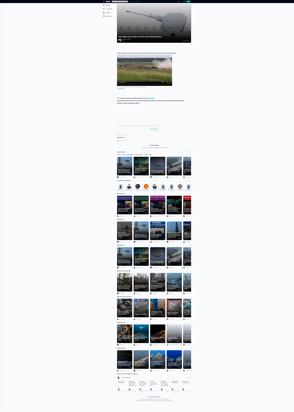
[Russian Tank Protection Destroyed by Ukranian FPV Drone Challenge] (124, 282)
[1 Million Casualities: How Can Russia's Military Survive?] (141, 282)
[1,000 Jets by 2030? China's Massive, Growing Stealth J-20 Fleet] (157, 359)
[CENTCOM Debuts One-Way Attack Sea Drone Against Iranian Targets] (124, 166)
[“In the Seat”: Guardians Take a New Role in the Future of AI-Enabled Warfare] (124, 333)
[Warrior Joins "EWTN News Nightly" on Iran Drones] (157, 308)
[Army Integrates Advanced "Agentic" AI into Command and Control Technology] (174, 205)
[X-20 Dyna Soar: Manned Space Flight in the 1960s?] (157, 333)
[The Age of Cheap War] (141, 308)
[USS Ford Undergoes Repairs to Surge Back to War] (190, 166)
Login (188, 1)
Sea (120, 132)
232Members (131, 1)
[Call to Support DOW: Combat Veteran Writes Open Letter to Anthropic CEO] (190, 308)
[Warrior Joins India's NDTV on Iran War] (174, 308)
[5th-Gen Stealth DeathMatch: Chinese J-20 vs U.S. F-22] (190, 359)
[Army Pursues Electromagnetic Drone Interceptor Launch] (157, 205)
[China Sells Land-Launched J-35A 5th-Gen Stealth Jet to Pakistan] (174, 359)
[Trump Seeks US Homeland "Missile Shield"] (174, 333)
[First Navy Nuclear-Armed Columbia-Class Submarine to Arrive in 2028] (174, 166)
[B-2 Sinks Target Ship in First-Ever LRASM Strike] (157, 166)
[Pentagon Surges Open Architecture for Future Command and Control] (190, 205)
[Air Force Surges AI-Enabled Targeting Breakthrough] (157, 230)
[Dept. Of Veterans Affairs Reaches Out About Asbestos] (124, 308)
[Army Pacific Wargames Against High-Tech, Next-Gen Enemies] (124, 205)
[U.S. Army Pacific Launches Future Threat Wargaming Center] (141, 205)
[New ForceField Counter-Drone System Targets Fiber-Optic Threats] (124, 230)
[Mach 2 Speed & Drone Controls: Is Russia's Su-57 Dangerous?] (174, 282)
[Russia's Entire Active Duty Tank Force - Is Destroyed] (157, 282)
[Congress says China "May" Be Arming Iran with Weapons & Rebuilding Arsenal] (141, 359)
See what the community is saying (127, 374)
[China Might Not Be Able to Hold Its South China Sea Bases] (154, 23)
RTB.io (167, 399)
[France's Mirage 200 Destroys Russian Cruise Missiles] (190, 282)
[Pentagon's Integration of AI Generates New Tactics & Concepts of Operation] (141, 166)
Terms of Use (161, 400)
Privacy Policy (169, 400)
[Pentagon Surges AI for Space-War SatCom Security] (141, 333)
